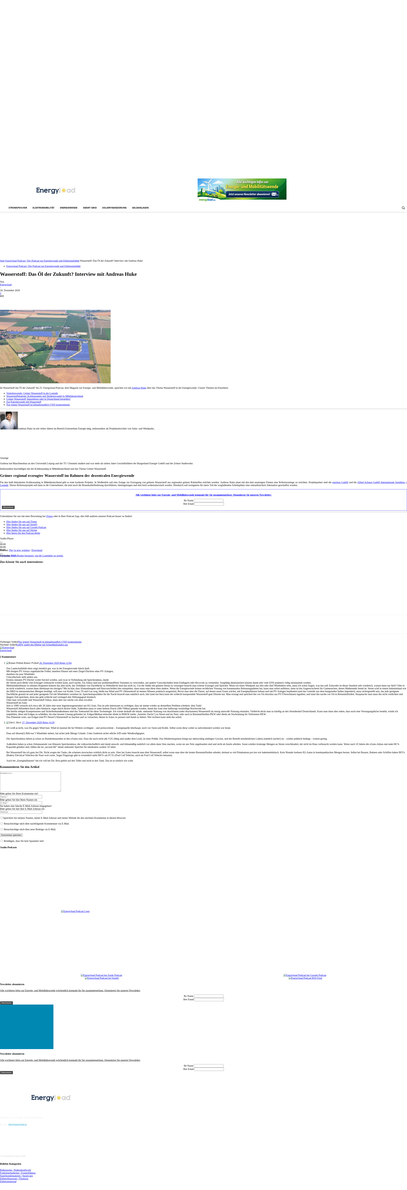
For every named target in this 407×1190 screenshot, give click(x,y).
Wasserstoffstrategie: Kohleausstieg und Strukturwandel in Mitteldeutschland (44, 396)
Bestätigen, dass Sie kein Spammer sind (23, 841)
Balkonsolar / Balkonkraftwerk (15, 1170)
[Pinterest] (387, 176)
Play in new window (19, 550)
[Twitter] (401, 176)
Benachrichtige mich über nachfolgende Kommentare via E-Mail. (36, 823)
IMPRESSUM (8, 1109)
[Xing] (405, 176)
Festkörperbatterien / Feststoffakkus (18, 1173)
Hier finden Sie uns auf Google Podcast (26, 527)
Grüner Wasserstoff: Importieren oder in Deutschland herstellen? (38, 399)
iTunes (49, 516)
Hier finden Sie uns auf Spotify (22, 524)
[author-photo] (7, 647)
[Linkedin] (383, 176)
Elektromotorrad (8, 1181)
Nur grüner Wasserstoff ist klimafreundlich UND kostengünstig (38, 404)
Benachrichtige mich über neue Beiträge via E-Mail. (30, 829)
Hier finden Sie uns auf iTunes (21, 521)
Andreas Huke (139, 387)
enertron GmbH (340, 482)
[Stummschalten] (1, 553)
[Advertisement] (203, 235)
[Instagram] (378, 176)
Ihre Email (188, 503)
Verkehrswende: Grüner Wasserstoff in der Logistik (32, 393)
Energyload (6, 284)
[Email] (51, 301)
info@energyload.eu (17, 1124)
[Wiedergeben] (1, 542)
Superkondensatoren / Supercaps (16, 1175)
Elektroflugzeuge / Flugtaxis (14, 1178)
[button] (403, 208)
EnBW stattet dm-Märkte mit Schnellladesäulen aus (42, 644)
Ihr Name (188, 500)
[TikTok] (396, 176)
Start (2, 260)
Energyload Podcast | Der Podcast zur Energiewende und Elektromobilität (42, 260)
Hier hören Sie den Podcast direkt (23, 533)
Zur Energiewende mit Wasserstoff (23, 401)
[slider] (31, 555)
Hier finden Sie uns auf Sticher (21, 530)
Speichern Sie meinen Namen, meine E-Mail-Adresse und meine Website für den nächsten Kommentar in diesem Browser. (64, 818)
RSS (13, 555)
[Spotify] (392, 176)
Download (37, 550)
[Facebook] (374, 176)
